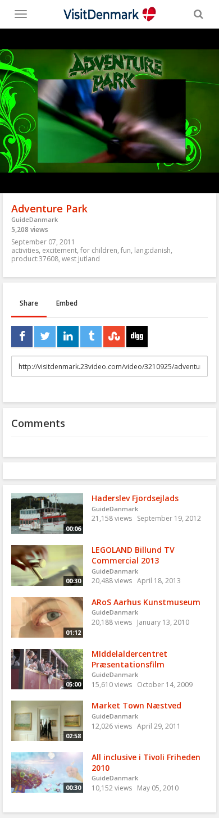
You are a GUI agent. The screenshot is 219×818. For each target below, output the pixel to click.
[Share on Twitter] (45, 336)
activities (25, 250)
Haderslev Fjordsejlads (135, 498)
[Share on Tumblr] (91, 336)
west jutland (81, 258)
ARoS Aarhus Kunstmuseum (146, 602)
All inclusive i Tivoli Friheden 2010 (146, 762)
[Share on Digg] (137, 336)
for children (98, 250)
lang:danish (152, 250)
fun (126, 250)
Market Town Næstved (136, 705)
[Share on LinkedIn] (68, 336)
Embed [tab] (66, 303)
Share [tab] (29, 303)
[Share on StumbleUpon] (114, 336)
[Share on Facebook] (22, 336)
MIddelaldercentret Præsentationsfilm (129, 659)
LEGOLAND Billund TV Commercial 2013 (133, 555)
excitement (59, 250)
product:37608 (34, 258)
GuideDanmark (34, 219)
